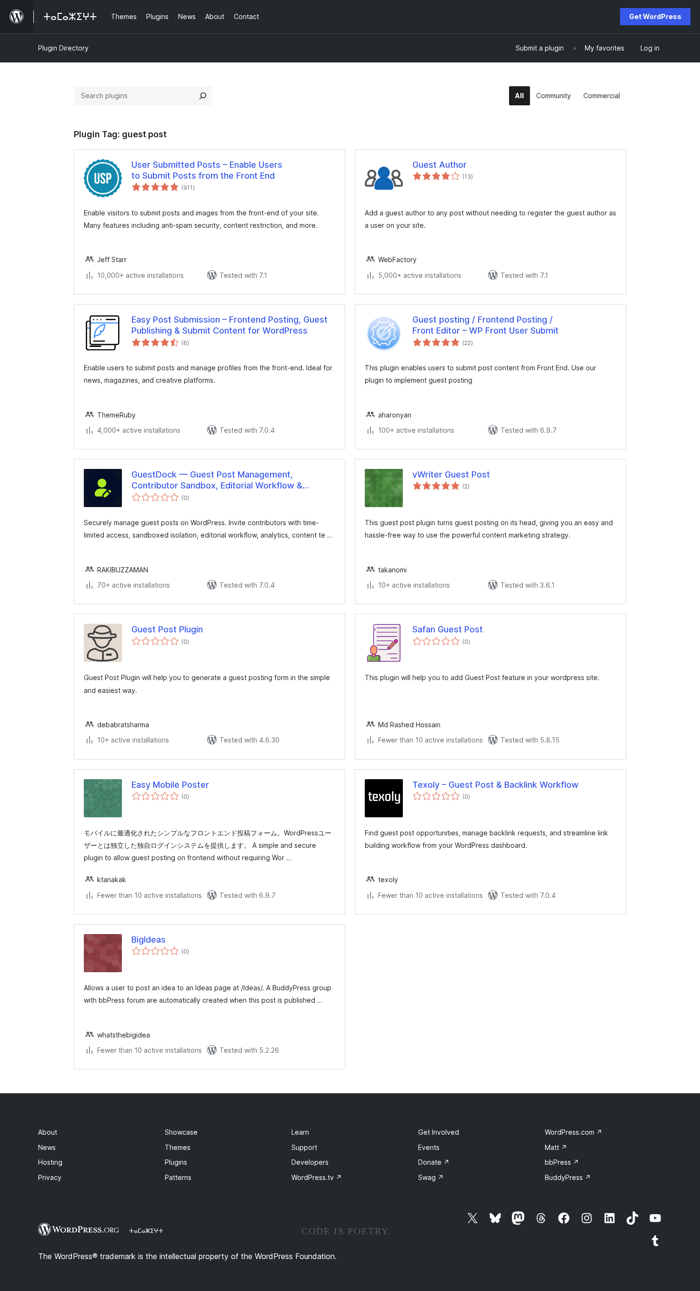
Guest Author (439, 165)
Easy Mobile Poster (170, 785)
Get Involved (438, 1132)
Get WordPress (655, 16)
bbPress (562, 1162)
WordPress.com (573, 1132)
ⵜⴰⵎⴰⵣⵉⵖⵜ (146, 1230)
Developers (310, 1162)
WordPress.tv (316, 1177)
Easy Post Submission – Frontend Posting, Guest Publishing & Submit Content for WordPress (229, 325)
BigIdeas (148, 940)
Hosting (50, 1162)
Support (304, 1147)
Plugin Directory (63, 48)
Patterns (178, 1177)
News (47, 1147)
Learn (300, 1132)
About (47, 1132)
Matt (556, 1147)
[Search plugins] (202, 95)
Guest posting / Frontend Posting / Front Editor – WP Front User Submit (485, 325)
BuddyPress (568, 1177)
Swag (431, 1177)
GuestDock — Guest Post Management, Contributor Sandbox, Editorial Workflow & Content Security (216, 480)
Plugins (176, 1162)
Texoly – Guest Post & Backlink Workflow (495, 785)
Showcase (181, 1132)
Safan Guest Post (447, 629)
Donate (434, 1162)
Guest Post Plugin (167, 629)
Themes (177, 1147)
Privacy (49, 1177)
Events (429, 1147)
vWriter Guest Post (451, 474)
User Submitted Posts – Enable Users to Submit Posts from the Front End (206, 170)
